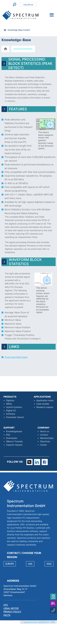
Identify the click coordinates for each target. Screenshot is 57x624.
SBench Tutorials (14, 441)
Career (43, 445)
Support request (14, 445)
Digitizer (10, 400)
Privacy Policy (12, 611)
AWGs (9, 404)
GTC (5, 605)
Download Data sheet (16, 357)
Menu (52, 15)
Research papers (44, 407)
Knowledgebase (14, 431)
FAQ (8, 435)
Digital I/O (11, 410)
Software (10, 414)
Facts (6, 615)
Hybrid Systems (14, 407)
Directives (45, 441)
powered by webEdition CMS (39, 622)
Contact (44, 435)
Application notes (45, 400)
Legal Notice (11, 608)
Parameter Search (15, 417)
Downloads (11, 438)
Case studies (42, 404)
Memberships (47, 438)
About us (44, 431)
